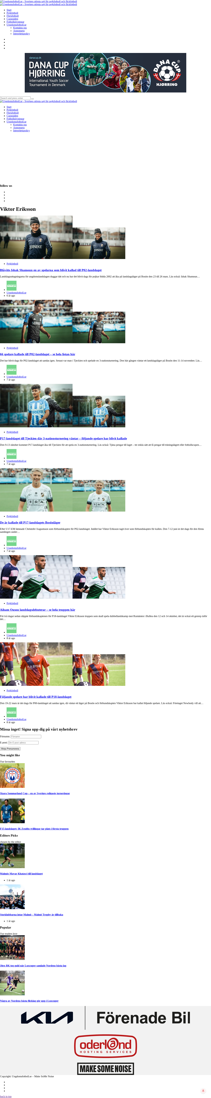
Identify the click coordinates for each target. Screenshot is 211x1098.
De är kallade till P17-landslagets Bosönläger (30, 522)
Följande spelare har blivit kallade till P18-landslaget (35, 696)
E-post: (3, 742)
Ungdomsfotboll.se (16, 292)
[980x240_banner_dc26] (105, 91)
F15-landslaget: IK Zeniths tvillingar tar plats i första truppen (34, 828)
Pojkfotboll (12, 263)
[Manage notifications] (203, 1090)
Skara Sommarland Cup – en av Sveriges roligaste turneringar (35, 793)
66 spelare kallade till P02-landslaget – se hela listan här (37, 354)
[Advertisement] (105, 158)
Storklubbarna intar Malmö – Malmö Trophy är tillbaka (31, 914)
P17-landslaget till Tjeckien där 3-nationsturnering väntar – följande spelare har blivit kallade (63, 438)
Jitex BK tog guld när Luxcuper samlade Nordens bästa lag (33, 965)
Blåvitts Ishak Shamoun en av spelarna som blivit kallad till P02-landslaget (51, 270)
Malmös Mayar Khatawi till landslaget (21, 873)
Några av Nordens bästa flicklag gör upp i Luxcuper (29, 1000)
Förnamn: (5, 736)
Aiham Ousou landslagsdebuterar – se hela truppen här (37, 609)
